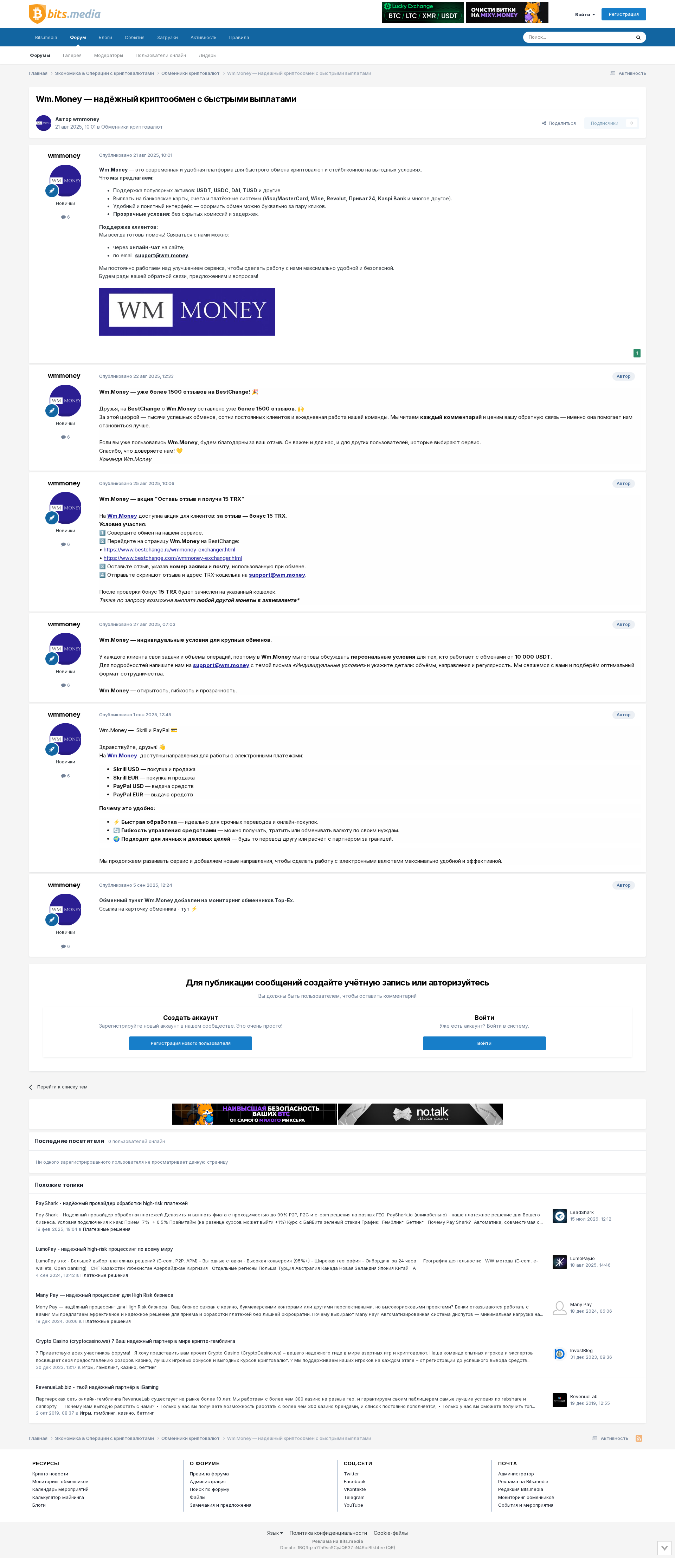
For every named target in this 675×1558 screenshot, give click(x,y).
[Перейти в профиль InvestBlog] (560, 1354)
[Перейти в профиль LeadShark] (560, 1216)
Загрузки (167, 37)
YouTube (353, 1505)
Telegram (354, 1497)
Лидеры (208, 55)
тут (185, 909)
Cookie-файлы (391, 1533)
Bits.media (46, 37)
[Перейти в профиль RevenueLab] (560, 1400)
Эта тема (612, 37)
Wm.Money (113, 170)
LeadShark (582, 1212)
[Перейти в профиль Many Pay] (560, 1308)
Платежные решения (106, 1229)
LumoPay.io (582, 1258)
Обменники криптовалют (132, 127)
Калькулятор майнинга (58, 1497)
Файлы (197, 1497)
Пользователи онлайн (161, 55)
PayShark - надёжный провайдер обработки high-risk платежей (112, 1203)
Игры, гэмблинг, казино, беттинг (119, 1367)
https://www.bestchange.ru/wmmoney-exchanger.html (169, 549)
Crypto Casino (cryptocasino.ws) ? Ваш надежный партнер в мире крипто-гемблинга (135, 1341)
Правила (239, 37)
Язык (273, 1533)
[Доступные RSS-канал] (639, 1438)
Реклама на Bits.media (523, 1481)
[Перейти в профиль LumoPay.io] (560, 1262)
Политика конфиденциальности (328, 1533)
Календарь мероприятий (60, 1489)
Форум (78, 37)
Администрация (208, 1481)
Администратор (516, 1473)
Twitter (351, 1473)
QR (390, 1547)
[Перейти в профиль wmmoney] (43, 123)
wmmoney (86, 119)
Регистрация (624, 14)
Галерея (72, 55)
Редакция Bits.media (520, 1489)
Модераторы (108, 55)
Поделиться (561, 123)
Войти (583, 14)
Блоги (105, 37)
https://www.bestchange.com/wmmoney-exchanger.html (173, 558)
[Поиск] (638, 37)
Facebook (355, 1481)
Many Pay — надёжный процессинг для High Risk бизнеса (104, 1295)
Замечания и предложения (220, 1505)
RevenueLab (584, 1396)
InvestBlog (581, 1350)
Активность (204, 37)
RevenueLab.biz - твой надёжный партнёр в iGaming (97, 1387)
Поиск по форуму (209, 1489)
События (134, 37)
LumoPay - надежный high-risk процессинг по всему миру (104, 1249)
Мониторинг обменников (60, 1481)
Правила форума (209, 1473)
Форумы (40, 55)
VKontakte (355, 1489)
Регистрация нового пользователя (191, 1043)
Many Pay (581, 1304)
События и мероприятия (525, 1505)
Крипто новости (50, 1473)
